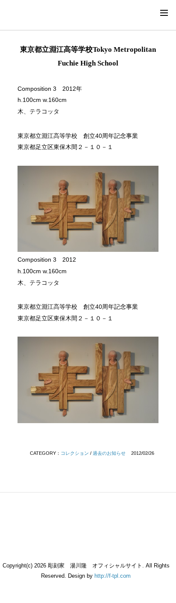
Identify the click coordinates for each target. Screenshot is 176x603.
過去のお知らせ (109, 453)
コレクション (75, 453)
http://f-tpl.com (112, 576)
